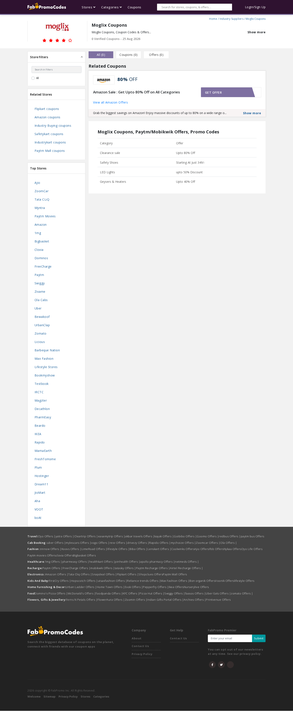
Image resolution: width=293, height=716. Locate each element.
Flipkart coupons (47, 109)
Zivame (40, 291)
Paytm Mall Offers (175, 574)
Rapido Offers (160, 543)
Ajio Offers (201, 549)
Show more (257, 32)
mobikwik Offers (102, 568)
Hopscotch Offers (84, 581)
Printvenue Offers (218, 600)
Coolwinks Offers (182, 549)
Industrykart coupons (50, 142)
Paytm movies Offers (41, 555)
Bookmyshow (45, 375)
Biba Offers (139, 549)
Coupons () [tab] (128, 55)
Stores (85, 696)
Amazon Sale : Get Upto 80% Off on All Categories (136, 92)
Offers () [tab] (156, 55)
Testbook (42, 384)
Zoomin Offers (136, 600)
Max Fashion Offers (175, 581)
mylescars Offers (78, 543)
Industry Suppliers (231, 18)
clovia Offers (64, 555)
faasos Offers (195, 593)
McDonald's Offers (82, 593)
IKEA (38, 434)
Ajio (37, 183)
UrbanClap (42, 325)
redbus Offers (230, 536)
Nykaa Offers (232, 549)
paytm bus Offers (252, 536)
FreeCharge (43, 266)
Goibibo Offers (185, 536)
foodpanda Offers (109, 593)
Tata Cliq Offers (80, 574)
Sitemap (50, 696)
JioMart (40, 493)
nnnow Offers (51, 549)
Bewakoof (42, 317)
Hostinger (42, 476)
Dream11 (41, 484)
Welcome (34, 696)
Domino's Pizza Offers (51, 593)
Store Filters (39, 57)
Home (213, 18)
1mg (38, 233)
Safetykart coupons (49, 134)
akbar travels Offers (139, 536)
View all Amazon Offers (110, 102)
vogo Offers (100, 543)
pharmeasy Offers (75, 562)
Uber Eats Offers (218, 593)
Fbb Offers (216, 549)
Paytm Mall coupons (50, 151)
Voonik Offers (224, 581)
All (37, 78)
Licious (40, 342)
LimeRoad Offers (94, 549)
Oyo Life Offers (252, 549)
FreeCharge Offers (77, 568)
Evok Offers (134, 587)
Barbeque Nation (47, 350)
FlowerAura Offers (111, 600)
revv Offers (118, 543)
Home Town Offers (111, 587)
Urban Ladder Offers (81, 587)
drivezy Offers (138, 543)
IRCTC (39, 392)
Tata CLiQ (42, 199)
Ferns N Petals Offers (82, 600)
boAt (38, 518)
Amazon (41, 224)
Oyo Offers (47, 536)
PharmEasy (43, 417)
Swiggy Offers (174, 593)
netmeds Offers (187, 562)
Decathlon (42, 409)
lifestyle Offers (118, 549)
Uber (38, 308)
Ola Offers (228, 543)
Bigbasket (42, 241)
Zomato (41, 333)
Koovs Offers (72, 549)
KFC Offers (131, 593)
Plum (38, 467)
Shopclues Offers (151, 574)
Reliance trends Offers (144, 581)
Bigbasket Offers (84, 555)
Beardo (40, 426)
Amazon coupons (47, 117)
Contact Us (140, 646)
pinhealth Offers (127, 562)
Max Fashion (44, 358)
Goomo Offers (208, 536)
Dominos (41, 258)
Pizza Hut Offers (151, 593)
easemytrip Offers (111, 536)
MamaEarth (43, 451)
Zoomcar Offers (208, 543)
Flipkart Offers (128, 574)
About (137, 638)
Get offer (213, 92)
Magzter (41, 400)
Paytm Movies (45, 216)
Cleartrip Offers (86, 536)
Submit (259, 638)
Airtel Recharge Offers (186, 568)
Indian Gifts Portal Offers (165, 600)
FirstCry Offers (60, 581)
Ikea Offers (176, 587)
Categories (101, 696)
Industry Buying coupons (53, 125)
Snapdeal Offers (104, 574)
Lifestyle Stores (46, 367)
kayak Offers (164, 536)
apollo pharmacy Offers (157, 562)
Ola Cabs (41, 300)
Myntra (40, 208)
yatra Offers (65, 536)
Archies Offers (195, 600)
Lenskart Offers (159, 549)
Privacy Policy (142, 654)
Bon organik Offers (202, 581)
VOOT (39, 509)
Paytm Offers (52, 568)
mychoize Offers (183, 543)
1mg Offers (53, 562)
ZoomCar (42, 191)
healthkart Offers (102, 562)
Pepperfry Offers (156, 587)
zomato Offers (242, 593)
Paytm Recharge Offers (153, 568)
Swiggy (40, 283)
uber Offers (56, 543)
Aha (37, 501)
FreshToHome (45, 459)
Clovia (39, 250)
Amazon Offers (56, 574)
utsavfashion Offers (112, 581)
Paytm (39, 275)
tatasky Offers (125, 568)
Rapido (40, 442)
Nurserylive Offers (196, 587)
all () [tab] (101, 55)
